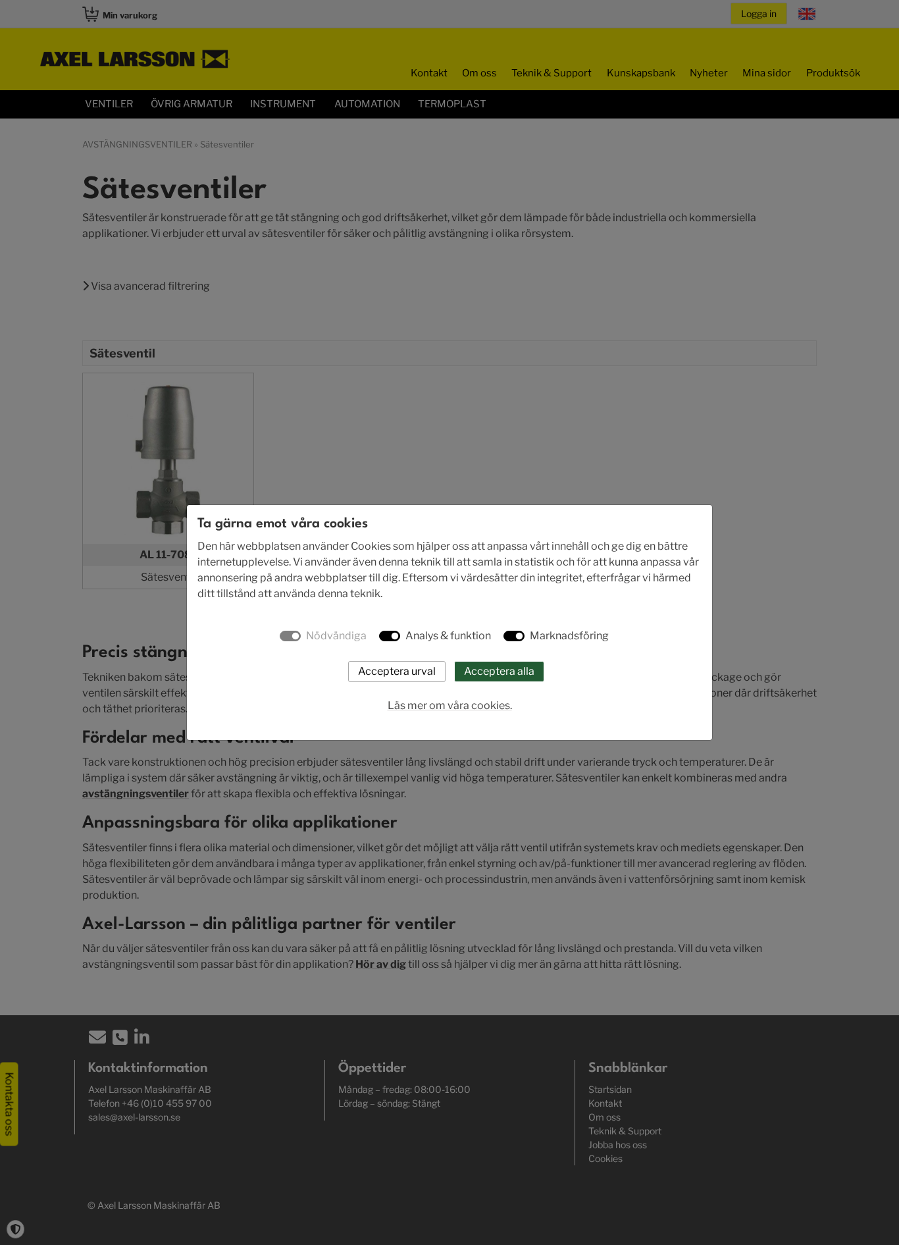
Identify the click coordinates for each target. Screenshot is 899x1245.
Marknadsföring (569, 635)
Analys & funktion (448, 635)
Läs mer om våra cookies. (450, 705)
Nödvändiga (336, 635)
